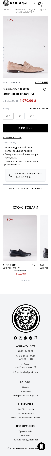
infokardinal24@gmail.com (25, 372)
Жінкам (25, 387)
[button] (43, 46)
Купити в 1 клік (12, 137)
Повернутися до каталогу (25, 188)
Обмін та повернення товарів (25, 417)
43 (20, 116)
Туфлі (41, 9)
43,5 (32, 116)
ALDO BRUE (41, 82)
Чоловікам (20, 9)
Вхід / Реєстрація (25, 409)
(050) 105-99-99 (25, 351)
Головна (8, 9)
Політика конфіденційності (25, 439)
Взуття (31, 9)
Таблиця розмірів (38, 108)
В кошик (25, 128)
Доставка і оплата (25, 413)
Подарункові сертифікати (25, 395)
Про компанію (25, 431)
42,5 (8, 116)
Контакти (25, 435)
